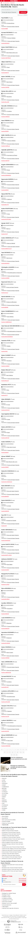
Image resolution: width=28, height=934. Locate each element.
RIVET (3, 798)
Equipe (11, 915)
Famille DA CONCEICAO (6, 481)
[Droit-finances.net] (20, 927)
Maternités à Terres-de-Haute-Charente (11, 855)
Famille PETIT (4, 395)
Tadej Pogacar (5, 906)
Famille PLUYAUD (5, 584)
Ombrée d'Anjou (10, 23)
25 (11, 754)
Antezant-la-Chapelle (11, 520)
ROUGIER (4, 795)
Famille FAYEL (4, 351)
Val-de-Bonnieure (11, 696)
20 (20, 752)
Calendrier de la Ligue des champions (10, 908)
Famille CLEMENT (5, 366)
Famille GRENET (5, 467)
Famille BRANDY (5, 496)
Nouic (8, 126)
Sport (4, 880)
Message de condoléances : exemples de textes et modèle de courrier (18, 767)
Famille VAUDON (5, 731)
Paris (8, 390)
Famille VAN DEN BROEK (7, 336)
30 (16, 754)
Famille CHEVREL (5, 87)
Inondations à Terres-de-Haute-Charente (11, 837)
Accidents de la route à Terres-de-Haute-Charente (13, 847)
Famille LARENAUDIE (6, 672)
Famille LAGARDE (5, 278)
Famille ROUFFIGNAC (6, 219)
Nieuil (8, 67)
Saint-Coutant (10, 652)
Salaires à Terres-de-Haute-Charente (10, 830)
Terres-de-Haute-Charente (13, 26)
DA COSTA (4, 806)
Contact (24, 915)
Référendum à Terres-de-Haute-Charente (11, 858)
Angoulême (10, 608)
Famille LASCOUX (5, 437)
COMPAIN (4, 790)
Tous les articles (6, 916)
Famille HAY (4, 525)
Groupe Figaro (24, 917)
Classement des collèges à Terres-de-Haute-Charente (14, 848)
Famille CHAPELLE (5, 146)
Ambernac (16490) (6, 821)
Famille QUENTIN (5, 160)
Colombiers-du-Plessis (12, 155)
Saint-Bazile (9, 564)
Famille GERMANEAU (6, 175)
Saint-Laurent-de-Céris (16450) (8, 819)
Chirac (8, 214)
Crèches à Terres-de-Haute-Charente (10, 853)
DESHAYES (4, 801)
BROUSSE (4, 788)
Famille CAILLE (4, 292)
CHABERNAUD (5, 786)
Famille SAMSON (5, 511)
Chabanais (9, 711)
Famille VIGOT (4, 234)
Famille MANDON (5, 628)
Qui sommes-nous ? (5, 915)
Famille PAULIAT (5, 380)
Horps (8, 404)
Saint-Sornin (9, 258)
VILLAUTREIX (5, 793)
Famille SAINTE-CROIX (6, 555)
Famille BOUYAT (5, 687)
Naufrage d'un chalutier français (9, 893)
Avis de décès (6, 3)
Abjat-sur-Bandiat (11, 243)
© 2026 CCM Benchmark (14, 918)
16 (12, 752)
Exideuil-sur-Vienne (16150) (8, 823)
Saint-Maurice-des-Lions (12, 52)
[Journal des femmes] (7, 924)
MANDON (4, 800)
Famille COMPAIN (5, 657)
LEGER (3, 780)
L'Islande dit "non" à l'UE (7, 900)
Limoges (9, 505)
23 (23, 752)
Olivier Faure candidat (7, 901)
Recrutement (14, 916)
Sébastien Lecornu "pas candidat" (9, 903)
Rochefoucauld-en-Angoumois (15, 272)
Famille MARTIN (5, 72)
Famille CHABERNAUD (6, 322)
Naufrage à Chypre (6, 895)
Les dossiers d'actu (7, 882)
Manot (8, 170)
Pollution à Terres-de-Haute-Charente (10, 835)
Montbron (9, 360)
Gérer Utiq (12, 917)
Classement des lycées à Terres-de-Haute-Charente (13, 850)
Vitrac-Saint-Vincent (11, 447)
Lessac (8, 419)
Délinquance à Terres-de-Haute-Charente (11, 834)
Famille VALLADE (5, 102)
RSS (10, 916)
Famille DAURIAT (5, 569)
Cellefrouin (9, 199)
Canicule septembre (6, 905)
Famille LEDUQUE (5, 410)
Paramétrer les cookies (5, 917)
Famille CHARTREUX (6, 58)
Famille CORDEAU (5, 116)
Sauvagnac (9, 96)
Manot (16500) (5, 816)
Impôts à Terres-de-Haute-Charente (10, 840)
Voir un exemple (22, 878)
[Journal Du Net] (7, 927)
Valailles (8, 346)
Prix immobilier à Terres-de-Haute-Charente (12, 857)
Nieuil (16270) (5, 818)
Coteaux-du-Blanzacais (11, 302)
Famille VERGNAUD (5, 540)
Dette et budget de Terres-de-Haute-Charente (12, 842)
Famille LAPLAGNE (5, 701)
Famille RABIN (4, 28)
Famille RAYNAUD (5, 43)
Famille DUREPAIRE (5, 746)
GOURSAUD (4, 791)
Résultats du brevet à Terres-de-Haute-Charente (13, 869)
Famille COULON (5, 716)
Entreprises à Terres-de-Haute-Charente (11, 832)
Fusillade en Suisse (6, 896)
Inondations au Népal (7, 898)
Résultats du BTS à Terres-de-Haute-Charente (12, 871)
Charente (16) (5, 824)
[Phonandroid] (20, 932)
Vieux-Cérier (10, 740)
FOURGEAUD (5, 805)
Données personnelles (21, 916)
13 (4, 752)
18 (17, 752)
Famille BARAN (4, 307)
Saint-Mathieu (10, 316)
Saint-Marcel (9, 82)
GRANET (4, 785)
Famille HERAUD (5, 613)
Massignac (9, 623)
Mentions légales (18, 917)
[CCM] (20, 924)
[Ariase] (7, 932)
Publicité (21, 915)
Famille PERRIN (5, 131)
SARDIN (4, 796)
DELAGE (4, 781)
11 (20, 749)
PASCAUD (4, 778)
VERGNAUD (4, 783)
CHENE (3, 810)
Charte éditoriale (16, 915)
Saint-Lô (8, 228)
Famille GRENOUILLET (6, 248)
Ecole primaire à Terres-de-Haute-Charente (11, 852)
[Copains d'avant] (7, 930)
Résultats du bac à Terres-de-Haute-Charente (12, 867)
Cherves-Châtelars (11, 38)
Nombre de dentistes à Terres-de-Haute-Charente (13, 839)
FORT (3, 803)
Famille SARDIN (4, 190)
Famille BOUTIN (5, 204)
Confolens (9, 111)
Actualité (5, 878)
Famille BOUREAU (5, 599)
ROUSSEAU (4, 808)
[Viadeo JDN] (20, 930)
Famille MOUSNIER (5, 643)
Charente (12, 3)
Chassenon (9, 637)
